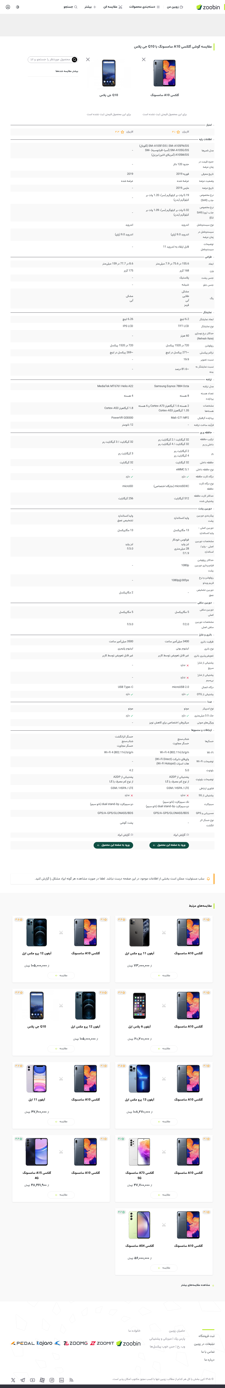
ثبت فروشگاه (206, 1336)
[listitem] (164, 949)
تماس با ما (207, 1352)
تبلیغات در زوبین (204, 1344)
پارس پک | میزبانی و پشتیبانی (167, 1339)
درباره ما (209, 1360)
